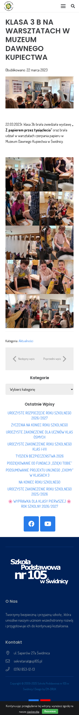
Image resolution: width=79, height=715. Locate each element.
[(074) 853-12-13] (9, 669)
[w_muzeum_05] (22, 243)
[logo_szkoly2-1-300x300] (9, 6)
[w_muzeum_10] (57, 311)
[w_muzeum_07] (22, 277)
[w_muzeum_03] (22, 208)
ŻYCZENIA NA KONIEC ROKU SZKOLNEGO (39, 425)
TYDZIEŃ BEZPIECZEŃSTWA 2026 (40, 456)
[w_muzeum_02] (57, 174)
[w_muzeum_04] (57, 208)
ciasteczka (33, 712)
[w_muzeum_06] (57, 243)
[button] (63, 6)
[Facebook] (31, 524)
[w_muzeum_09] (22, 311)
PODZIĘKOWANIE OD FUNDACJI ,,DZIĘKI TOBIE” (39, 463)
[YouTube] (47, 524)
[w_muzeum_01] (22, 174)
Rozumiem (50, 711)
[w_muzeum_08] (57, 277)
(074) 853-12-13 (24, 669)
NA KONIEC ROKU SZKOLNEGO (39, 482)
